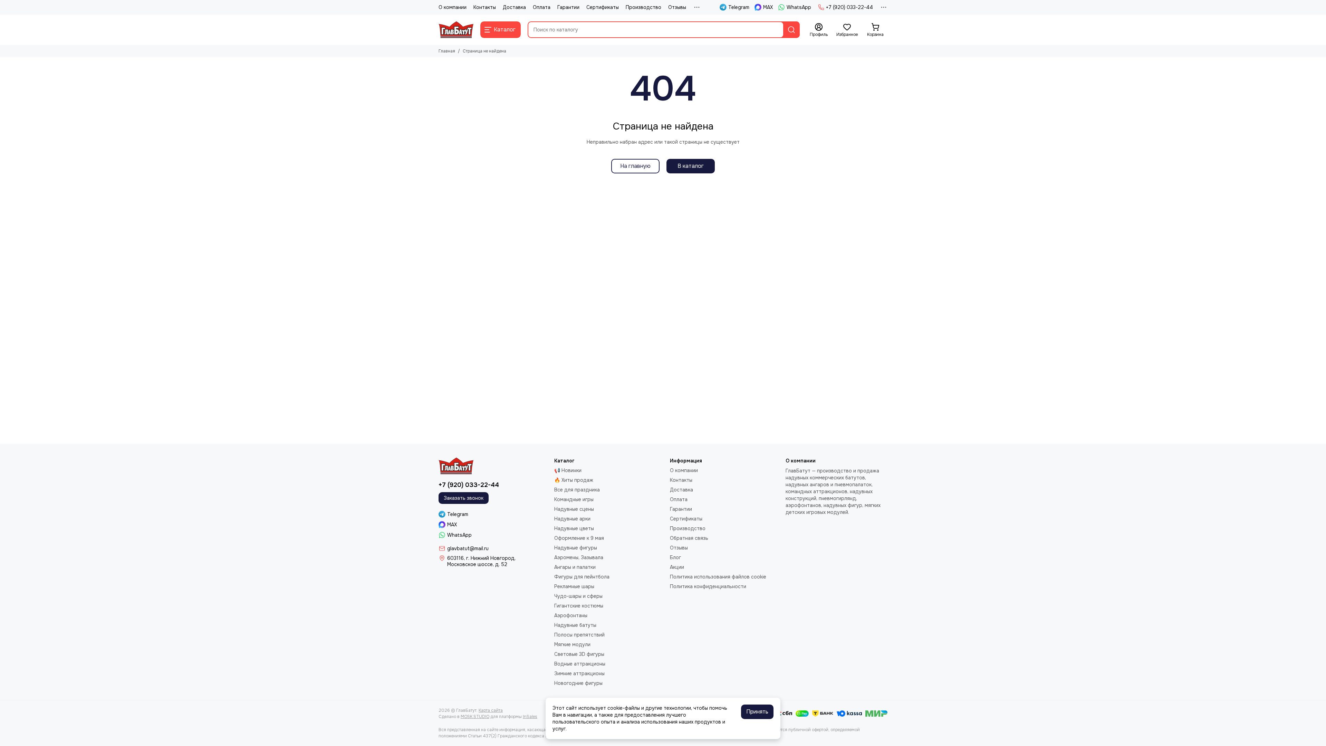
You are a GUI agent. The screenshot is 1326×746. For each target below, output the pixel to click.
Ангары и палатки (575, 567)
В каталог (691, 166)
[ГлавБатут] (456, 29)
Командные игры (574, 499)
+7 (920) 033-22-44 (849, 7)
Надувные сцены (574, 509)
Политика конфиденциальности (708, 586)
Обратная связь (689, 538)
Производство (643, 7)
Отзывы (677, 7)
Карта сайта (491, 710)
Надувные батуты (575, 625)
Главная (447, 51)
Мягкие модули (572, 644)
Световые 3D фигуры (579, 654)
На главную (635, 166)
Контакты (484, 7)
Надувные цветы (574, 528)
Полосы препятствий (579, 635)
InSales (530, 716)
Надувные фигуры (575, 548)
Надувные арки (572, 519)
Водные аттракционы (579, 664)
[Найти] (791, 29)
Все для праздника (577, 490)
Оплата (541, 7)
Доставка (514, 7)
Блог (675, 557)
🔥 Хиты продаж (573, 480)
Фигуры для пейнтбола (581, 577)
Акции (677, 567)
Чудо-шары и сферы (578, 596)
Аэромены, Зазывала (578, 557)
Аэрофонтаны (570, 615)
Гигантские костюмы (578, 606)
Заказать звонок (463, 498)
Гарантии (568, 7)
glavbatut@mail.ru (468, 548)
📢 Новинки (568, 470)
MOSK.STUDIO (475, 716)
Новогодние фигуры (578, 683)
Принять (757, 711)
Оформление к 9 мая (579, 538)
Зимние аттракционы (579, 673)
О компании (453, 7)
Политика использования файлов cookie (718, 577)
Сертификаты (602, 7)
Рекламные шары (574, 586)
